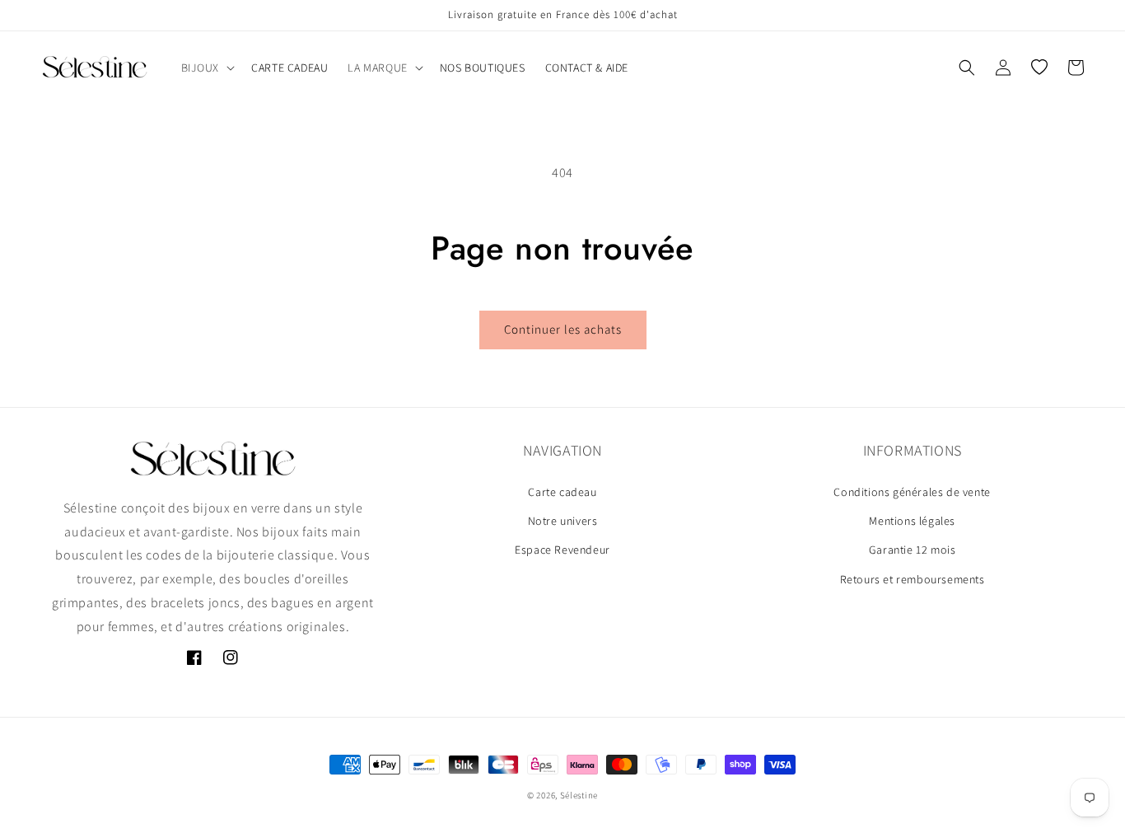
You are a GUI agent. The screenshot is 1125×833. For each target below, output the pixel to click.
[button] (206, 67)
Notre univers (563, 520)
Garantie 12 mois (912, 550)
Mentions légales (912, 520)
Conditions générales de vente (911, 491)
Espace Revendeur (562, 550)
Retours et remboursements (912, 579)
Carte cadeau (562, 491)
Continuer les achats (563, 329)
